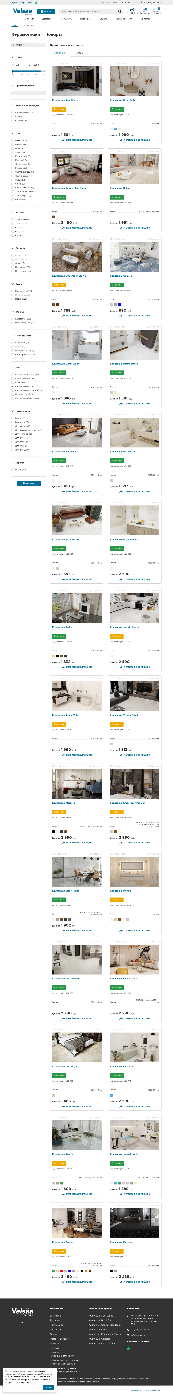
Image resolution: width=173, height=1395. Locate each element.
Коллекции (60, 53)
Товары (79, 53)
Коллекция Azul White (65, 100)
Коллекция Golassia (121, 276)
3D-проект (28, 19)
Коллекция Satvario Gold (124, 1154)
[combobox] (91, 11)
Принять (48, 1388)
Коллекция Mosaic (120, 891)
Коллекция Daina (119, 188)
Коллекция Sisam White (65, 715)
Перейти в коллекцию (79, 140)
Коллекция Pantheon (64, 452)
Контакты (145, 19)
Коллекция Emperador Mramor (127, 803)
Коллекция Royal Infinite (124, 540)
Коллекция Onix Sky (121, 1067)
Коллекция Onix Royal (65, 1067)
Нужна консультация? (22, 3)
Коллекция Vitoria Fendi (124, 715)
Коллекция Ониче (62, 1242)
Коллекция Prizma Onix (123, 452)
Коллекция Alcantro (63, 803)
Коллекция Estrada (121, 1242)
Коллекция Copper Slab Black (69, 188)
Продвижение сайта (138, 1390)
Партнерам (85, 19)
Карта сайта (66, 19)
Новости (54, 1344)
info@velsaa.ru (138, 1335)
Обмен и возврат (123, 19)
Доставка (46, 19)
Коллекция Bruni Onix (122, 100)
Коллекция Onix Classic (123, 979)
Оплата (103, 19)
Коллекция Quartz (62, 1154)
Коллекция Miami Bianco (124, 364)
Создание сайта (155, 1390)
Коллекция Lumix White (65, 364)
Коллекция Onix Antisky (66, 979)
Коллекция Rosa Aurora (65, 540)
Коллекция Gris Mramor (65, 891)
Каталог (48, 11)
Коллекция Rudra (62, 627)
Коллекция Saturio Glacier (125, 627)
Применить (28, 483)
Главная (14, 25)
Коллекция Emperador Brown (69, 276)
